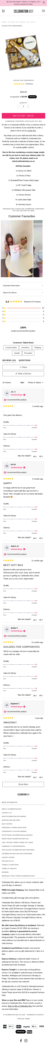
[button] (23, 83)
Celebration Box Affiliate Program (17, 853)
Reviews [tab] (9, 360)
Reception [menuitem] (28, 353)
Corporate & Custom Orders (14, 831)
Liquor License (8, 857)
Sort (22, 382)
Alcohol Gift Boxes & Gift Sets (21, 22)
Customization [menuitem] (11, 347)
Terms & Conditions (10, 865)
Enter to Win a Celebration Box (20, 1006)
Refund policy (8, 861)
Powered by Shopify (35, 1014)
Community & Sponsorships (13, 846)
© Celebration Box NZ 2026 (14, 1014)
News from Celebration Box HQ (15, 838)
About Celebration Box (12, 809)
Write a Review (28, 374)
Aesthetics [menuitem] (25, 347)
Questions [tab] (24, 360)
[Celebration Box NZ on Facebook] (21, 1041)
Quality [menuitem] (17, 353)
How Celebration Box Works (14, 816)
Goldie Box (31, 131)
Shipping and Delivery (11, 820)
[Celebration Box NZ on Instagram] (26, 1041)
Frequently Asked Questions (14, 827)
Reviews (5, 872)
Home (4, 22)
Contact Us (7, 813)
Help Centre (7, 824)
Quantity (23, 103)
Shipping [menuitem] (37, 347)
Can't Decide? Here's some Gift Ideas (17, 842)
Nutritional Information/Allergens (17, 835)
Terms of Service (9, 868)
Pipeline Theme (23, 1018)
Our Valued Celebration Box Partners (18, 850)
